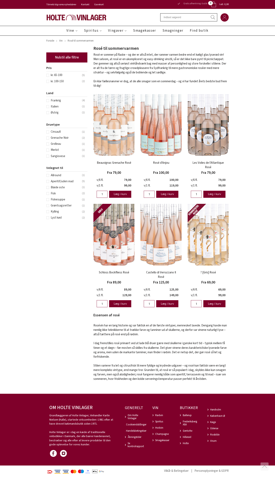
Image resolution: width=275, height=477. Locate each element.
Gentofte (187, 431)
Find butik (199, 30)
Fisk (53, 193)
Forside (50, 41)
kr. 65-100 (56, 75)
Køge (213, 422)
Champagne (162, 434)
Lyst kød (56, 218)
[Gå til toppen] (265, 466)
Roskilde (214, 434)
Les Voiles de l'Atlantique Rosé (208, 165)
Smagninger (172, 30)
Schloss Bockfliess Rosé (114, 272)
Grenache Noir (60, 138)
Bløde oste (58, 187)
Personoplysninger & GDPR (211, 471)
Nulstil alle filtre (67, 57)
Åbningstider (134, 437)
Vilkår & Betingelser (176, 471)
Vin (61, 41)
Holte (186, 443)
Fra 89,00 (114, 282)
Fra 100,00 (161, 172)
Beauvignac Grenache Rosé (114, 163)
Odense (214, 428)
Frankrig (56, 100)
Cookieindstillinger (136, 424)
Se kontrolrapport (136, 445)
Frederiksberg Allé (190, 423)
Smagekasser (144, 30)
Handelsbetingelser (136, 431)
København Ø (217, 416)
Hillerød (187, 437)
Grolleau (56, 144)
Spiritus (91, 30)
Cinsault (56, 132)
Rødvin (159, 415)
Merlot (55, 150)
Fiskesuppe (58, 199)
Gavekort (99, 4)
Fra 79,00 (114, 172)
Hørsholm (215, 409)
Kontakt (85, 4)
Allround (56, 175)
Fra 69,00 (208, 282)
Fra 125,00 (161, 282)
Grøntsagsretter (61, 205)
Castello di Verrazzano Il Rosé (161, 274)
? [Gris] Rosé (208, 272)
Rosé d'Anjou (161, 163)
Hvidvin (159, 428)
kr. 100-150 (57, 81)
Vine (70, 30)
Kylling (55, 211)
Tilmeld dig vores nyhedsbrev (61, 4)
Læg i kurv (120, 194)
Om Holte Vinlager (133, 416)
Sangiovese (58, 156)
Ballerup (187, 415)
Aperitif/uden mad (62, 181)
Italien (55, 106)
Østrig (55, 112)
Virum (213, 441)
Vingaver (115, 30)
